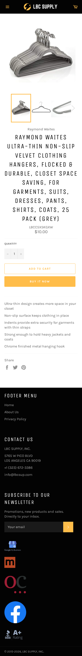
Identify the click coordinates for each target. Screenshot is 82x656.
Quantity (10, 243)
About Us (11, 412)
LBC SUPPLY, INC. (33, 651)
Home (9, 405)
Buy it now (40, 281)
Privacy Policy (15, 419)
